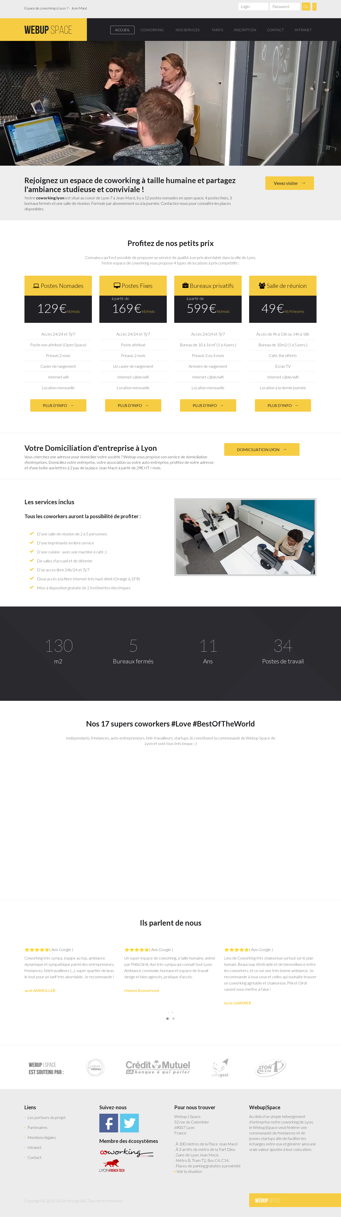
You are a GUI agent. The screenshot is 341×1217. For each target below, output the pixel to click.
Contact (34, 1157)
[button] (167, 1018)
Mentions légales (41, 1137)
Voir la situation (189, 1171)
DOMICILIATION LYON (258, 449)
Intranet (34, 1147)
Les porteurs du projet (46, 1117)
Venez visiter (286, 183)
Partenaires (37, 1127)
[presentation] (168, 1012)
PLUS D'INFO (55, 405)
